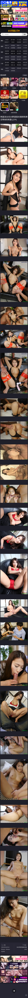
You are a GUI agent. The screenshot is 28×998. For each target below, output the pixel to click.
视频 (2, 46)
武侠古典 (25, 62)
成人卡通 (19, 51)
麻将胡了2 (7, 42)
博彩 (2, 40)
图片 (2, 58)
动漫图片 (25, 56)
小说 (2, 63)
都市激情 (7, 62)
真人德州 (13, 39)
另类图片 (25, 59)
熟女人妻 (7, 47)
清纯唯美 (13, 59)
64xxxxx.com (14, 30)
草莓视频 (19, 68)
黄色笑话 (19, 65)
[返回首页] (26, 995)
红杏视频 (7, 70)
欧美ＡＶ (19, 45)
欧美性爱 (25, 51)
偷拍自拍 (13, 51)
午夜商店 (13, 68)
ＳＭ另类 (25, 47)
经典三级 (13, 53)
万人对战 (19, 39)
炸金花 (12, 42)
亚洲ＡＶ (7, 45)
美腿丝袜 (7, 59)
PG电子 (7, 39)
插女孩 (6, 68)
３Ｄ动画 (25, 45)
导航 (2, 69)
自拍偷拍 (13, 45)
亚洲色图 (13, 56)
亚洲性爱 (7, 51)
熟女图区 (19, 59)
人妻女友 (19, 62)
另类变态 (25, 53)
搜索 (25, 34)
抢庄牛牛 (25, 42)
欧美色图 (19, 56)
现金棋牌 (19, 42)
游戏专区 (25, 39)
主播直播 (19, 47)
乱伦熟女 (19, 53)
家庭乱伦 (13, 62)
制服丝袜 (7, 53)
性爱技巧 (25, 65)
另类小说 (13, 65)
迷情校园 (7, 65)
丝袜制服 (13, 47)
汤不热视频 (24, 68)
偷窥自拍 (7, 56)
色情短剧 (13, 70)
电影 (2, 52)
